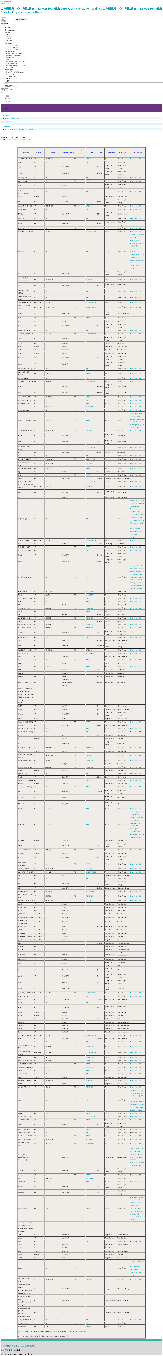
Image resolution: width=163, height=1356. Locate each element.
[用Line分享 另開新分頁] (17, 140)
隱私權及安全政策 (28, 1346)
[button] (7, 24)
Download (9, 69)
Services (8, 43)
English (8, 80)
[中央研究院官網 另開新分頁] (5, 4)
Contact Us (9, 74)
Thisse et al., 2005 (135, 228)
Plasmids (8, 101)
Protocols (8, 41)
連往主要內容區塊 (6, 2)
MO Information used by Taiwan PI (16, 65)
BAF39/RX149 (90, 407)
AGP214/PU (89, 595)
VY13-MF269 (89, 896)
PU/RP (88, 162)
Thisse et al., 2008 (135, 850)
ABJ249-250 (89, 486)
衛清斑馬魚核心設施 (12, 118)
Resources (9, 32)
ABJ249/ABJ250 (91, 302)
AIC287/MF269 (90, 381)
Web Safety (9, 67)
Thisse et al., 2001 (135, 178)
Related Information (13, 53)
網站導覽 (3, 17)
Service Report (10, 51)
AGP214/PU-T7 (90, 850)
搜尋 (16, 19)
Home (7, 27)
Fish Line (5, 115)
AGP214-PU (89, 1178)
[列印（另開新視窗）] (27, 140)
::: (1, 92)
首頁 (7, 96)
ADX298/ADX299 (91, 231)
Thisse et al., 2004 (135, 159)
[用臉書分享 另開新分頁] (11, 140)
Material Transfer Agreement (14, 72)
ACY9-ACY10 (89, 159)
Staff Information (11, 78)
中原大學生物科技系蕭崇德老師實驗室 (19, 129)
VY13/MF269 (89, 608)
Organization (10, 30)
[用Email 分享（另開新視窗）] (22, 140)
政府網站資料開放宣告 (10, 1346)
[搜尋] (23, 19)
